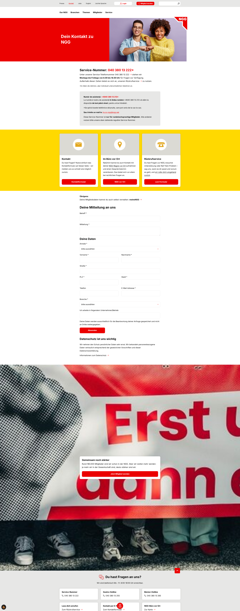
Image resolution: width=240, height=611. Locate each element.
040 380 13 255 (113, 596)
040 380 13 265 (154, 596)
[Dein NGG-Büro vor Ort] (120, 606)
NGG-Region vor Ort (117, 166)
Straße (83, 266)
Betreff (83, 213)
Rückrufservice (132, 81)
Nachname (126, 255)
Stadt (124, 277)
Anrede (83, 244)
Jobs (79, 3)
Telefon (83, 288)
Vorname (84, 255)
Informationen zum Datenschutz (93, 355)
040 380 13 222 (122, 74)
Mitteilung (84, 224)
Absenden (92, 330)
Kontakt (71, 3)
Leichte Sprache (100, 3)
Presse (62, 3)
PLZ (82, 277)
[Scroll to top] (177, 570)
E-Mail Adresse (128, 288)
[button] (64, 12)
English (88, 3)
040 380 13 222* (121, 70)
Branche (84, 299)
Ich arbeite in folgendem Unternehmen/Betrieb (99, 310)
